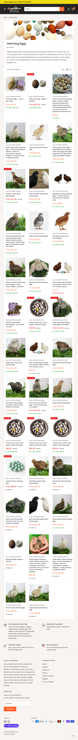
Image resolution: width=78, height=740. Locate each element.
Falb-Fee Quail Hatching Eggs (38, 236)
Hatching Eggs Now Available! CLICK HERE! (17, 2)
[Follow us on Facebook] (5, 721)
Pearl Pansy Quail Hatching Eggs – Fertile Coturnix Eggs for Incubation (38, 405)
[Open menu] (5, 9)
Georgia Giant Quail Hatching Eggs (62, 364)
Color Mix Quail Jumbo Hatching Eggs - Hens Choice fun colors (15, 324)
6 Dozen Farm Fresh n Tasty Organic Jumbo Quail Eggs (38, 444)
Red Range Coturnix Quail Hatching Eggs (61, 237)
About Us (45, 667)
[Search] (62, 9)
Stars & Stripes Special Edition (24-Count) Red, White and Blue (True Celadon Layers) (39, 365)
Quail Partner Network (13, 96)
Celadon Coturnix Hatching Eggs (14, 482)
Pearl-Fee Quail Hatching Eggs (15, 607)
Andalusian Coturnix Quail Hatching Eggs (14, 364)
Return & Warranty (48, 676)
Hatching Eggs (13, 17)
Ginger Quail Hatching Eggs (61, 403)
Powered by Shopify (9, 734)
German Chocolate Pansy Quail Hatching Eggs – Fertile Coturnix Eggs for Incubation (15, 284)
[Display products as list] (70, 69)
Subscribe (10, 709)
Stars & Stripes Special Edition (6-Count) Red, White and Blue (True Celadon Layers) (62, 284)
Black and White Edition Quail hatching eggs (38, 195)
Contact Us (45, 670)
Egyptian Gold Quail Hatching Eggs (38, 283)
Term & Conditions (48, 682)
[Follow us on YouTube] (8, 721)
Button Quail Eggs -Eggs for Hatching (14, 560)
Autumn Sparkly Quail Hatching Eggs (62, 520)
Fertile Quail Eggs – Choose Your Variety (14, 100)
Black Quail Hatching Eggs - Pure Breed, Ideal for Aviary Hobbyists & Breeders (14, 405)
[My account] (69, 9)
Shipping (45, 679)
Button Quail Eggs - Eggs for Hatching (38, 100)
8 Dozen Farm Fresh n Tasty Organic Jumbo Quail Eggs (38, 323)
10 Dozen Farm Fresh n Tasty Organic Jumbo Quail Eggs (62, 444)
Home (5, 17)
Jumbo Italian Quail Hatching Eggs (38, 148)
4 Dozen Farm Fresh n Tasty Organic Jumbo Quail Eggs (14, 444)
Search (44, 664)
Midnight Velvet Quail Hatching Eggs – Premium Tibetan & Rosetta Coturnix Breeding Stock (62, 197)
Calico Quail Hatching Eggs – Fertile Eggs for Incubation (62, 323)
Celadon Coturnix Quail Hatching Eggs (13, 195)
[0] (72, 9)
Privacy (44, 673)
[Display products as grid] (67, 69)
